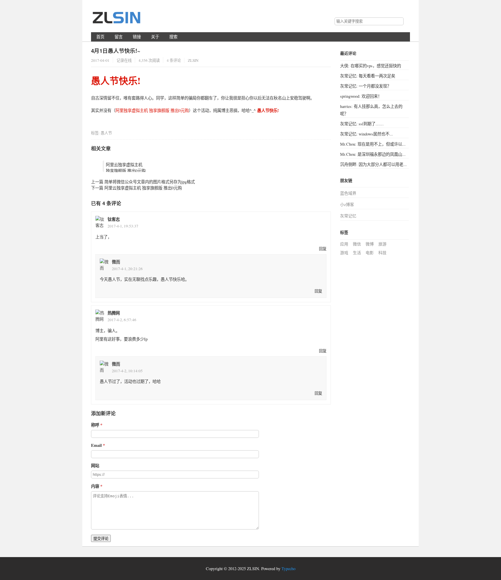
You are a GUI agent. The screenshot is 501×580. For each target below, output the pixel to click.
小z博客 (347, 204)
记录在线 (124, 60)
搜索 (398, 21)
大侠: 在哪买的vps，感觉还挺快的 (370, 65)
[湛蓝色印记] (117, 20)
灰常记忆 (348, 215)
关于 (155, 36)
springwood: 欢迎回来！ (361, 96)
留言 (119, 36)
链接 (137, 36)
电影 (370, 252)
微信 (357, 244)
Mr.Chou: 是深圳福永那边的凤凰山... (373, 154)
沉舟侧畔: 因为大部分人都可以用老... (373, 164)
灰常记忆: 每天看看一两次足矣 (367, 76)
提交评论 (100, 538)
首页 (100, 36)
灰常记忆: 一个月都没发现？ (365, 86)
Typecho (288, 568)
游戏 (344, 252)
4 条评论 (174, 60)
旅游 (382, 244)
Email (96, 445)
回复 (322, 248)
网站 (95, 465)
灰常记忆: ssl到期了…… (362, 124)
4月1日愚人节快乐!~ (115, 51)
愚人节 (106, 132)
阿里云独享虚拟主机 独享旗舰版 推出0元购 (126, 168)
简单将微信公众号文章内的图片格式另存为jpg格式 (149, 182)
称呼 (95, 425)
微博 (370, 244)
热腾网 (114, 313)
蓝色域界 (348, 193)
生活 (357, 252)
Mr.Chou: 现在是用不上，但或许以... (373, 144)
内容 (95, 486)
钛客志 (114, 219)
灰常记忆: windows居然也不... (366, 134)
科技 (382, 252)
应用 (344, 244)
